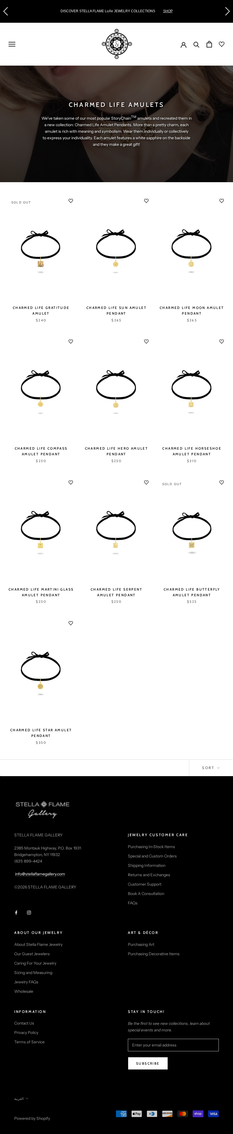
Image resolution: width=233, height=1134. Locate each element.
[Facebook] (16, 912)
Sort (209, 767)
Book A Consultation (146, 893)
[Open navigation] (12, 44)
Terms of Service (29, 1041)
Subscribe (148, 1063)
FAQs (133, 902)
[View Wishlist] (218, 44)
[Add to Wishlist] (70, 200)
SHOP (151, 11)
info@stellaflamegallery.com (40, 874)
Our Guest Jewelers (32, 953)
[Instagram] (29, 912)
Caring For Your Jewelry (35, 963)
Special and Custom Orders (152, 856)
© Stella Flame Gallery (39, 1111)
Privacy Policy (26, 1032)
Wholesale (23, 991)
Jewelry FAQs (26, 982)
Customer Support (144, 884)
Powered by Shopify (32, 1118)
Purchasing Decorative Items (154, 953)
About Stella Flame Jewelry (38, 944)
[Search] (196, 44)
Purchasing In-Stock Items (151, 846)
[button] (5, 11)
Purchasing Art (141, 944)
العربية (19, 1098)
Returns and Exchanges (149, 874)
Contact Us (24, 1023)
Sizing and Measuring (33, 972)
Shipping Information (146, 865)
